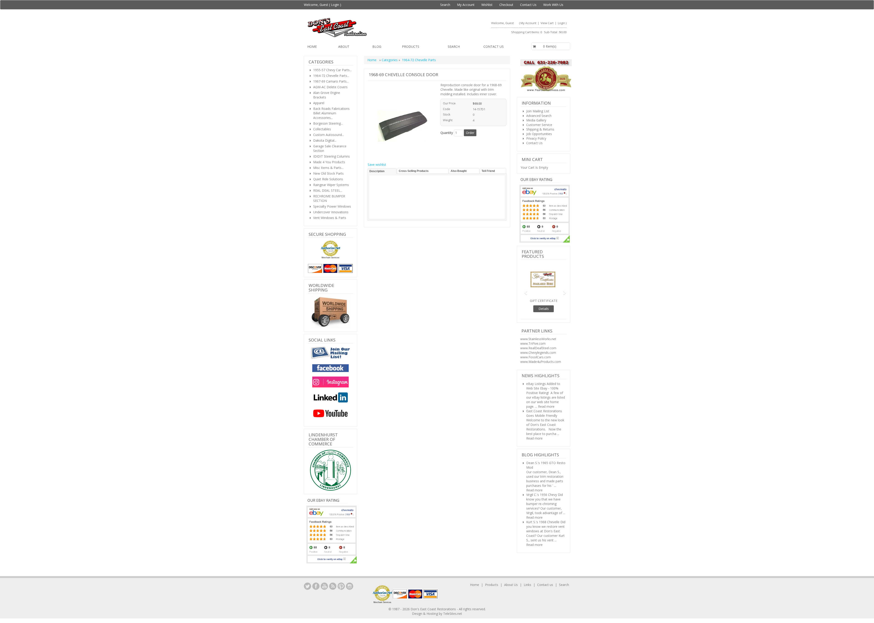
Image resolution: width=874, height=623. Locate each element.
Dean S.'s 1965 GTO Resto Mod (545, 465)
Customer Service (539, 125)
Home (312, 46)
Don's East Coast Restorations (434, 609)
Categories (390, 60)
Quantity (446, 133)
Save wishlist (377, 164)
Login (335, 5)
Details (544, 308)
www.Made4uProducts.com (540, 361)
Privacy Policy (536, 138)
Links (527, 585)
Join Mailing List (537, 111)
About (343, 46)
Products (410, 46)
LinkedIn (307, 586)
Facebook (316, 586)
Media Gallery (536, 120)
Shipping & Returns (540, 129)
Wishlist (487, 5)
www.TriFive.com (533, 343)
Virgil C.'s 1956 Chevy (541, 494)
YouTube (324, 586)
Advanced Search (538, 115)
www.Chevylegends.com (538, 352)
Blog (376, 46)
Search (445, 5)
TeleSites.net (452, 613)
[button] (524, 290)
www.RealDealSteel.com (538, 348)
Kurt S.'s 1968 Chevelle (542, 522)
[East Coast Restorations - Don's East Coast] (370, 27)
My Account (466, 5)
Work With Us (553, 5)
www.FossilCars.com (535, 357)
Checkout (506, 5)
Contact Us (528, 5)
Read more (546, 406)
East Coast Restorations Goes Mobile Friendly (544, 413)
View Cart (547, 23)
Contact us (493, 46)
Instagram (349, 586)
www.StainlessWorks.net (538, 339)
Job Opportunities (539, 134)
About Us (511, 585)
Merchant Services (330, 257)
